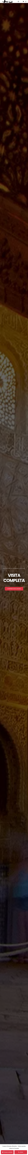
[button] (4, 579)
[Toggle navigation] (18, 1)
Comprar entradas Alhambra (14, 588)
